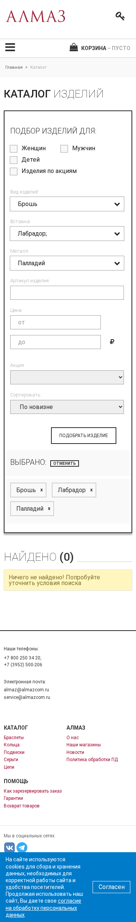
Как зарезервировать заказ (33, 791)
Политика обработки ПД (92, 759)
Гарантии (13, 798)
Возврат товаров (22, 806)
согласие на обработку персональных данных (43, 907)
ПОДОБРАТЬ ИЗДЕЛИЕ (83, 435)
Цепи (9, 767)
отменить (64, 463)
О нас (72, 737)
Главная (14, 67)
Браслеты (14, 737)
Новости (75, 752)
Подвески (14, 752)
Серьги (11, 759)
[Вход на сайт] (118, 16)
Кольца (12, 744)
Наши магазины (83, 744)
